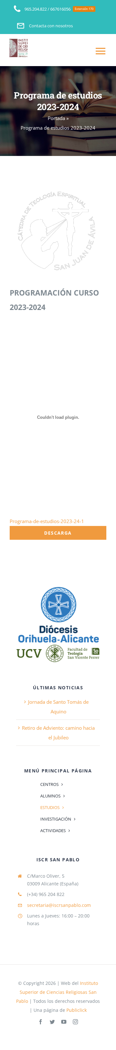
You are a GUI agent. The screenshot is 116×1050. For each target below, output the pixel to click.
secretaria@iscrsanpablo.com (59, 905)
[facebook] (40, 1021)
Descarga (58, 533)
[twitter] (52, 1021)
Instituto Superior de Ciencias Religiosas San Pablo (57, 992)
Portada (56, 118)
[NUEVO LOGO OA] (58, 587)
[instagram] (75, 1021)
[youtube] (63, 1021)
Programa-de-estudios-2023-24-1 (47, 521)
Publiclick (76, 1010)
